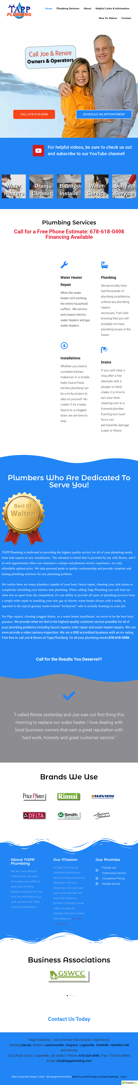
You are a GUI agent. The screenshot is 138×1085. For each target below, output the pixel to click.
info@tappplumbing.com (74, 1061)
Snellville (102, 1045)
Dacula (26, 1045)
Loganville (87, 1045)
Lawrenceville (54, 1045)
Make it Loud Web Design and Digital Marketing (95, 1077)
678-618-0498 (89, 1055)
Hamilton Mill (120, 1045)
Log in (123, 1077)
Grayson (72, 1045)
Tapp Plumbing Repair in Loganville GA (19, 13)
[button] (64, 995)
